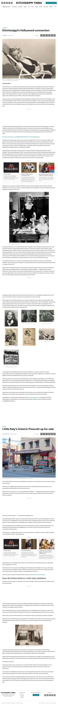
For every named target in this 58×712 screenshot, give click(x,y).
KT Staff (5, 35)
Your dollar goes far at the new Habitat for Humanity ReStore (46, 174)
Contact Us (22, 695)
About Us (22, 694)
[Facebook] (7, 3)
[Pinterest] (47, 35)
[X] (44, 35)
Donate (22, 696)
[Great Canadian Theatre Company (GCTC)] (29, 167)
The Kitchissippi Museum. (33, 397)
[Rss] (12, 3)
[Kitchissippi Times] (29, 3)
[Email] (52, 35)
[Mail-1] (2, 3)
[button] (55, 6)
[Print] (54, 35)
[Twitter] (9, 3)
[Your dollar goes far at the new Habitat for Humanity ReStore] (46, 167)
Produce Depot (7, 174)
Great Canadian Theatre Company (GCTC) (27, 174)
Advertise (22, 697)
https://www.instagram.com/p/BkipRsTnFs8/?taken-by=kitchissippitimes (21, 137)
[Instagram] (4, 3)
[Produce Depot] (11, 167)
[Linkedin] (49, 35)
